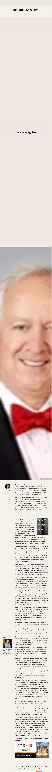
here (19, 740)
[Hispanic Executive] (26, 10)
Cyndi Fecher (7, 490)
